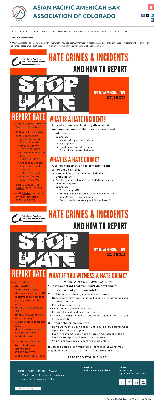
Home (21, 370)
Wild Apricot (125, 399)
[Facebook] (143, 15)
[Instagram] (152, 20)
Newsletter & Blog (45, 379)
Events (41, 370)
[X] (147, 15)
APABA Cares (55, 370)
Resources (44, 375)
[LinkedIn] (152, 15)
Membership (28, 375)
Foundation (58, 375)
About (31, 370)
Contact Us (27, 379)
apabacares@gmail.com (49, 45)
